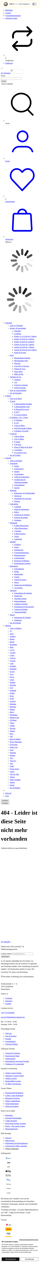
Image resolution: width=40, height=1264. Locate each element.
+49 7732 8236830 (7, 1013)
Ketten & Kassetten (21, 517)
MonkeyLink (14, 718)
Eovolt (12, 672)
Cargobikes (18, 450)
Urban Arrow (14, 769)
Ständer (17, 472)
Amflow (13, 636)
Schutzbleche (19, 469)
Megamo (13, 707)
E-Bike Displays (20, 534)
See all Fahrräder (16, 393)
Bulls (11, 647)
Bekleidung (14, 566)
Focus (12, 677)
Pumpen (17, 501)
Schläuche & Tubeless (22, 515)
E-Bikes (8, 396)
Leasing (8, 13)
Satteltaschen (18, 550)
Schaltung (17, 520)
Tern (11, 763)
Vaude (12, 772)
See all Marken (15, 788)
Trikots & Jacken (20, 580)
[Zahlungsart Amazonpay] (8, 1168)
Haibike (12, 682)
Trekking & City (15, 377)
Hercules (13, 685)
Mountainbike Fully (21, 361)
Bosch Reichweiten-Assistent (15, 1123)
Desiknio (13, 666)
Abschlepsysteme (20, 599)
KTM (12, 699)
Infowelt (8, 793)
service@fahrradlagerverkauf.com (13, 1017)
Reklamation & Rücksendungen (16, 1143)
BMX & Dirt (18, 374)
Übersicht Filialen (11, 1044)
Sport (12, 355)
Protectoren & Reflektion (23, 585)
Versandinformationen (13, 16)
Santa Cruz (14, 747)
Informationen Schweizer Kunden (17, 1061)
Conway (13, 658)
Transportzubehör (20, 612)
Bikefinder (9, 10)
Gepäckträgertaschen (21, 553)
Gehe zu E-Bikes (16, 399)
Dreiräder (17, 331)
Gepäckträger (19, 474)
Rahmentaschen (19, 555)
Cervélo (12, 653)
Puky (11, 734)
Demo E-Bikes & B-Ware (23, 447)
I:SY (11, 688)
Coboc (12, 655)
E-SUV (17, 412)
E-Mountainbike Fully (22, 407)
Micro (12, 712)
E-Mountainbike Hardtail (23, 404)
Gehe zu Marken (16, 628)
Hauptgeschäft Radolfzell (14, 1093)
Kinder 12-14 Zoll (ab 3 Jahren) (25, 336)
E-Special (13, 434)
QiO (11, 736)
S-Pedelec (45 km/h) (21, 431)
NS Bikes (13, 720)
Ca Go (12, 650)
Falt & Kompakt (20, 388)
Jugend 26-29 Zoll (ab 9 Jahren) (25, 350)
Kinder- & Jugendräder (18, 328)
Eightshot (13, 669)
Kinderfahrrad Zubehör (22, 563)
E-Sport (12, 401)
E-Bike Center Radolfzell (14, 1096)
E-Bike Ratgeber (11, 1121)
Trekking (17, 380)
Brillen (16, 572)
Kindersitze (18, 596)
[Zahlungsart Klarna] (8, 1185)
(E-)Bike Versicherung (13, 1084)
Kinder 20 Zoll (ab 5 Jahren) (24, 344)
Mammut (13, 704)
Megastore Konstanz (12, 1098)
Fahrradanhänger (20, 601)
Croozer (12, 661)
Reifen (16, 512)
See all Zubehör (15, 623)
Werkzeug (17, 496)
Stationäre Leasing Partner (14, 1076)
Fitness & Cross (19, 369)
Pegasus (12, 728)
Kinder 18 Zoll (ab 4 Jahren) (24, 342)
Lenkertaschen (19, 558)
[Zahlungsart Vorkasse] (8, 1190)
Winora (12, 782)
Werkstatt (13, 490)
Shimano (13, 753)
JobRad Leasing (11, 1078)
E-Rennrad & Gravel (21, 409)
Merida (12, 709)
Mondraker (14, 715)
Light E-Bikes (19, 436)
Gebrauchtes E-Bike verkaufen (16, 1146)
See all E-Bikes (15, 455)
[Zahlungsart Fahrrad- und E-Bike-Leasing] (8, 1194)
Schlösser (17, 544)
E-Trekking (18, 420)
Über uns (8, 1033)
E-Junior (17, 442)
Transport (13, 590)
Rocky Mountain (16, 742)
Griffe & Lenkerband (21, 477)
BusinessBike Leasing (13, 1081)
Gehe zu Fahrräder (16, 326)
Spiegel (16, 488)
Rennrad (17, 363)
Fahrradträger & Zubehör (23, 593)
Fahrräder (8, 323)
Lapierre (13, 701)
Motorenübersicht (11, 1129)
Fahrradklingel (19, 485)
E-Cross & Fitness (20, 415)
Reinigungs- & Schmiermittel (24, 493)
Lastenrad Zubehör (21, 609)
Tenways (13, 761)
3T (11, 631)
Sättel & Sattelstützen (21, 509)
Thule (12, 766)
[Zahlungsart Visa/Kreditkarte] (8, 1164)
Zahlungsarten (10, 1059)
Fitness (12, 615)
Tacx (11, 758)
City (15, 382)
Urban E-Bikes (19, 426)
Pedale (16, 466)
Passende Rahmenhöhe (13, 1118)
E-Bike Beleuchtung (21, 526)
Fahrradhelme (19, 569)
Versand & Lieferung (12, 1053)
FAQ (7, 796)
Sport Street (18, 371)
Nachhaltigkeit (10, 1041)
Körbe (16, 547)
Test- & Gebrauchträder (18, 390)
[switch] (34, 4)
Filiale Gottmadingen (12, 1101)
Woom (12, 785)
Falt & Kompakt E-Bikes (23, 428)
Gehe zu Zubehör (16, 461)
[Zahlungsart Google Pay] (8, 1176)
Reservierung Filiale (12, 1056)
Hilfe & (10, 1141)
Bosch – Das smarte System (15, 1126)
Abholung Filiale (11, 18)
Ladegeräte (18, 539)
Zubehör (8, 458)
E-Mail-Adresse (6, 954)
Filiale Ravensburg (12, 1106)
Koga (12, 696)
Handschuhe (18, 574)
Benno (12, 639)
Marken (8, 626)
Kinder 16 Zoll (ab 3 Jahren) (24, 339)
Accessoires (18, 588)
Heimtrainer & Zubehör (22, 617)
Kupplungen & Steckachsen (24, 607)
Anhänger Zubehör (21, 604)
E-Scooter (17, 444)
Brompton (13, 645)
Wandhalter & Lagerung (22, 499)
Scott (11, 750)
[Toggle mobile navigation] (2, 68)
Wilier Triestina (15, 780)
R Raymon (13, 745)
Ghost (12, 680)
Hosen (16, 582)
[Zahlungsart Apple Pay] (8, 1172)
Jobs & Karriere (10, 1036)
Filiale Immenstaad (12, 1104)
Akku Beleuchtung (21, 528)
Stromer (12, 755)
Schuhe (16, 577)
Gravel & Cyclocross (21, 366)
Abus (12, 634)
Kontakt (8, 1039)
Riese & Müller (15, 739)
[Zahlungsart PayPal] (8, 1159)
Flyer (11, 674)
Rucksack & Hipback (21, 561)
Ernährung (18, 620)
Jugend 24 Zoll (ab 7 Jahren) (24, 347)
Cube (12, 663)
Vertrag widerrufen (12, 1149)
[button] (22, 106)
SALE (7, 790)
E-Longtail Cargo (20, 453)
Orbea (12, 723)
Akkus (16, 536)
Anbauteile (13, 463)
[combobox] (11, 78)
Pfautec (12, 731)
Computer (17, 531)
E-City (16, 423)
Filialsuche (9, 63)
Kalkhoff (13, 690)
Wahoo (12, 777)
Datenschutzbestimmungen (28, 1240)
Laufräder (17, 334)
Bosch (12, 642)
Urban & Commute (21, 385)
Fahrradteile (14, 504)
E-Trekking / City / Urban (19, 417)
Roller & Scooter (20, 353)
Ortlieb (12, 726)
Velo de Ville (14, 774)
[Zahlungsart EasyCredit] (8, 1181)
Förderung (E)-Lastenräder (14, 1064)
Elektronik (13, 523)
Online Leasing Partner (13, 1073)
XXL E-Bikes (19, 439)
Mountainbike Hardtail (22, 358)
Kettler (12, 693)
